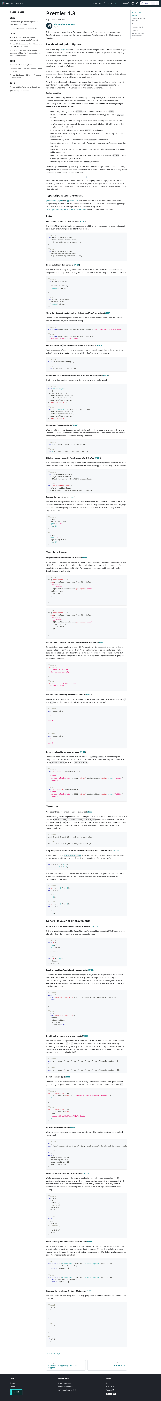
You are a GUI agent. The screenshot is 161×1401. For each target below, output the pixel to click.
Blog (116, 3)
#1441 (67, 1077)
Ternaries (135, 30)
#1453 (90, 970)
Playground (98, 3)
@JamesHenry (72, 201)
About (12, 1383)
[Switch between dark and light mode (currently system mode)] (137, 3)
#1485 (82, 752)
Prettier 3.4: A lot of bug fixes (21, 65)
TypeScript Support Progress (138, 19)
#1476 (99, 345)
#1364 (97, 458)
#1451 (71, 497)
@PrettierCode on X (66, 1390)
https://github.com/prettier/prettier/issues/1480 (66, 209)
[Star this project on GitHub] (128, 1394)
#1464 (89, 1241)
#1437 (107, 313)
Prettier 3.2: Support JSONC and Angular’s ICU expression (25, 76)
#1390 (86, 1173)
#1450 (116, 850)
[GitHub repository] (132, 3)
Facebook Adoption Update (138, 14)
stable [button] (18, 3)
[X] (55, 27)
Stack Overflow (64, 1386)
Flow (133, 24)
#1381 (82, 221)
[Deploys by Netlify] (16, 1394)
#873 (101, 642)
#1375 (89, 1291)
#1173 (95, 926)
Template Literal (137, 27)
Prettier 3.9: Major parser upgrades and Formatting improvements (25, 23)
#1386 (89, 812)
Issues (109, 1390)
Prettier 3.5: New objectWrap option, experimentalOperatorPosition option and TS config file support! (25, 52)
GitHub (109, 1386)
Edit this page (54, 1353)
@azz (60, 201)
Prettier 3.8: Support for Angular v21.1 (24, 28)
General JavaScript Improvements (138, 34)
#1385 (84, 557)
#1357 (75, 425)
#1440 (85, 1036)
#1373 (72, 1127)
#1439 (88, 694)
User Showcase (64, 1383)
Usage (12, 1386)
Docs (110, 3)
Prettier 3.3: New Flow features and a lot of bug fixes (26, 70)
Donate (124, 3)
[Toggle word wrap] (120, 1141)
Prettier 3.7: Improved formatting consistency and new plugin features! (24, 38)
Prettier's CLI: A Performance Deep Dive (25, 87)
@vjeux (64, 49)
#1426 (76, 265)
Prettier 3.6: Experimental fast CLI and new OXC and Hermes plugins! (26, 45)
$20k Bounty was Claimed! (19, 91)
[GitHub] (57, 27)
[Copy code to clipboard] (124, 235)
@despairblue (52, 201)
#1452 (105, 375)
